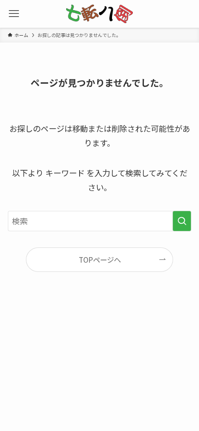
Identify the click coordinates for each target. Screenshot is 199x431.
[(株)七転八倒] (99, 14)
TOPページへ (100, 259)
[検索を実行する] (182, 221)
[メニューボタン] (14, 14)
